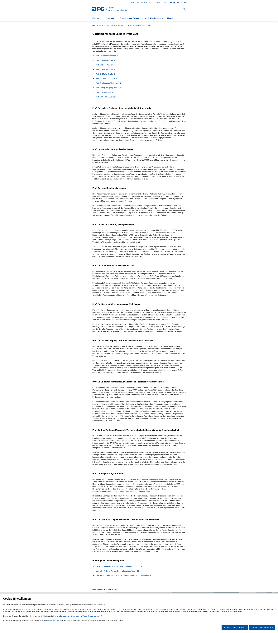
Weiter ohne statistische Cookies (262, 627)
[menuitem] (97, 18)
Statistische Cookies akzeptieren (234, 627)
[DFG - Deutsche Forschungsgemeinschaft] (110, 9)
